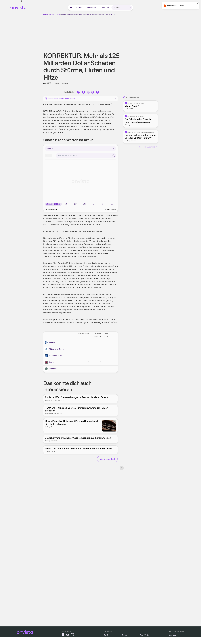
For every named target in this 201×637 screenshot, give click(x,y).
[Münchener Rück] (46, 349)
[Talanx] (46, 362)
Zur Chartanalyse (110, 209)
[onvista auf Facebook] (63, 635)
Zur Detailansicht (51, 209)
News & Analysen (48, 14)
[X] (92, 92)
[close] (197, 4)
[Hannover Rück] (46, 356)
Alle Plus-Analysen (147, 147)
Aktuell (79, 7)
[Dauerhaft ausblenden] (115, 98)
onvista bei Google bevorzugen (61, 98)
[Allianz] (46, 342)
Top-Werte (144, 635)
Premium (105, 7)
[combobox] (86, 155)
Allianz (52, 342)
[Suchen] (130, 8)
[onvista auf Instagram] (72, 635)
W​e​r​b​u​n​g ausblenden (121, 32)
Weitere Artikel (107, 459)
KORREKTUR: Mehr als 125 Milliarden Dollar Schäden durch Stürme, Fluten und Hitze (88, 14)
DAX (106, 635)
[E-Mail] (97, 92)
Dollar (124, 635)
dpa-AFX (47, 83)
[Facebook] (83, 92)
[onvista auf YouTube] (67, 635)
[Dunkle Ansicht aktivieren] (22, 1)
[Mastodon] (78, 92)
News (58, 14)
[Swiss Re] (46, 369)
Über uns (172, 635)
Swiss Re (53, 369)
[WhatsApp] (88, 92)
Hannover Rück (55, 355)
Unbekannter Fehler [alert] (175, 6)
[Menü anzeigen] (71, 7)
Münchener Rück (56, 349)
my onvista (91, 7)
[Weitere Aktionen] (115, 342)
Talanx (51, 362)
